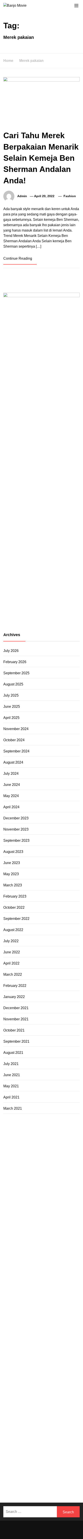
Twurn (57, 1167)
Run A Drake (45, 1317)
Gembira (57, 1456)
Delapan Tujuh (64, 1124)
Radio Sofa (56, 1354)
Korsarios (54, 1285)
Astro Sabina (21, 1167)
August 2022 (13, 930)
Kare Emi (62, 1258)
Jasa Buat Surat (30, 1210)
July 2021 (11, 1064)
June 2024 (11, 785)
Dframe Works (34, 1151)
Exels (68, 1236)
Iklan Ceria (60, 1172)
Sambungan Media (18, 1467)
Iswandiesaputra (16, 1360)
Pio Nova (40, 1269)
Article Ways (22, 1279)
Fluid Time (11, 1269)
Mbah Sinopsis (53, 1188)
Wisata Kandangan (30, 1376)
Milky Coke (45, 1301)
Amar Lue (46, 1258)
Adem (55, 1435)
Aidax (27, 1204)
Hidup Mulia (51, 1231)
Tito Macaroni (62, 1333)
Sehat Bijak (46, 1408)
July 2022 (11, 941)
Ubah (21, 1445)
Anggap (20, 1440)
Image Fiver (12, 1129)
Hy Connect (42, 1204)
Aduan (33, 1435)
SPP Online (41, 1242)
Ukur (43, 1445)
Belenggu (22, 1429)
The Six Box (22, 1295)
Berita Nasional (26, 1387)
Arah (57, 1419)
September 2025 (16, 673)
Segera (9, 1462)
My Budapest (24, 1317)
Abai (50, 1413)
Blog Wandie (56, 1376)
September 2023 (16, 840)
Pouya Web (27, 1263)
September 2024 (16, 751)
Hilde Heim (55, 1151)
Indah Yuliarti (13, 1408)
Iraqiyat (26, 1269)
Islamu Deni (49, 1178)
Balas (18, 1424)
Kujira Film (29, 1258)
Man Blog (60, 1349)
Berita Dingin (13, 1472)
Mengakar (68, 1435)
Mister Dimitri (56, 1226)
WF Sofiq (38, 1226)
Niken (73, 1349)
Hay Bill (56, 1322)
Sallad (25, 1226)
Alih (66, 1413)
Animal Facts (28, 1306)
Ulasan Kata (57, 1445)
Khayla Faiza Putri (44, 1360)
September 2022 (16, 919)
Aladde (73, 1194)
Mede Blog (45, 1263)
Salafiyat (44, 1172)
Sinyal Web (48, 1387)
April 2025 (11, 718)
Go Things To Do (38, 1333)
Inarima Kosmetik (28, 1290)
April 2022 (11, 963)
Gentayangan (14, 1451)
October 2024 (14, 740)
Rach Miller (40, 1236)
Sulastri (42, 1215)
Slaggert (10, 1199)
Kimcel (28, 1129)
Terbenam (62, 1424)
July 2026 (11, 651)
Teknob (46, 1344)
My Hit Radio (27, 1199)
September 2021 (16, 1041)
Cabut (70, 1429)
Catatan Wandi (62, 1365)
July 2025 (11, 695)
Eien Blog (11, 1226)
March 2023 (12, 885)
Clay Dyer (27, 1322)
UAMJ (44, 1306)
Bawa (48, 1424)
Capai (63, 1440)
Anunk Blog (24, 1124)
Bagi (65, 1419)
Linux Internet (58, 1328)
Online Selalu (44, 1397)
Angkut (37, 1419)
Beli (40, 1424)
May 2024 (11, 796)
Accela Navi (12, 1151)
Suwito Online (14, 1354)
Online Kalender (64, 1279)
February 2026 (14, 662)
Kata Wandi (41, 1365)
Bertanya (63, 1408)
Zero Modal (47, 1145)
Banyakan (60, 1451)
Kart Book (11, 1242)
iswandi (72, 1354)
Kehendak (35, 1462)
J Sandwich (38, 1328)
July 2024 (11, 773)
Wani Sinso (59, 1194)
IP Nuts (9, 1301)
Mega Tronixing (15, 1253)
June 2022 (11, 952)
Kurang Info (49, 1381)
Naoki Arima (18, 1328)
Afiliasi (8, 1413)
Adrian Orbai (13, 1247)
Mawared (39, 1285)
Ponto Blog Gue (59, 1274)
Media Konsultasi (60, 1478)
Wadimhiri (11, 1156)
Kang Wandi (13, 1370)
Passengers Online (50, 1156)
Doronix (62, 1129)
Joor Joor (38, 1274)
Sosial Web (33, 1392)
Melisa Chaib (49, 1183)
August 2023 (13, 852)
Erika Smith (33, 1247)
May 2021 (11, 1086)
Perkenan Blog (36, 1472)
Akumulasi (11, 1419)
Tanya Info (11, 1483)
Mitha (36, 1188)
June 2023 (11, 863)
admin (22, 196)
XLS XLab (58, 1306)
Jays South (12, 1194)
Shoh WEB (57, 1215)
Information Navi (16, 1338)
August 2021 (13, 1053)
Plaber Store (27, 1145)
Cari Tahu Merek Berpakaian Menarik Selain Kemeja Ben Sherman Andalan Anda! (41, 158)
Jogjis (70, 1188)
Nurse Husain (24, 1215)
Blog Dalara (42, 1167)
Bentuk (46, 1429)
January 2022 (14, 997)
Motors (8, 1124)
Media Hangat (31, 1483)
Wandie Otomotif (36, 1370)
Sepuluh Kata (67, 1467)
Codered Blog (66, 1263)
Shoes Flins (58, 1269)
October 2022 (14, 907)
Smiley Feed (61, 1242)
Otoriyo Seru (25, 1301)
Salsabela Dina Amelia (21, 1381)
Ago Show (33, 1231)
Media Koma (68, 1387)
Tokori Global (43, 1311)
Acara (19, 1413)
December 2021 (16, 1008)
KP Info (17, 1204)
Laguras (56, 1236)
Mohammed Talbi (16, 1274)
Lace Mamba (25, 1135)
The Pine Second (57, 1247)
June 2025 (11, 706)
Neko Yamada (54, 1140)
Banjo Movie (66, 1317)
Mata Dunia (30, 1344)
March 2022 (12, 974)
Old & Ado (63, 1301)
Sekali (21, 1462)
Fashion (70, 196)
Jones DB (37, 1338)
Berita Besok (13, 1392)
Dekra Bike (41, 1279)
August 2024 (13, 762)
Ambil (74, 1413)
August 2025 (13, 684)
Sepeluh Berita (34, 1478)
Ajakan (44, 1435)
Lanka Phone (45, 1129)
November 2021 (16, 1019)
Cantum (9, 1435)
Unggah (9, 1445)
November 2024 (16, 729)
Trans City (60, 1344)
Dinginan (44, 1451)
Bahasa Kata (53, 1483)
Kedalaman (26, 1456)
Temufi (15, 1258)
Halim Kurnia (49, 1403)
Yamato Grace (27, 1178)
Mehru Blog (68, 1178)
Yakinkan (72, 1456)
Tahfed (31, 1349)
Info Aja (31, 1408)
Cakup (22, 1435)
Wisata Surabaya (59, 1338)
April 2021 (11, 1097)
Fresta (27, 1194)
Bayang (30, 1424)
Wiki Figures (32, 1140)
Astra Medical (43, 1295)
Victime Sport (65, 1295)
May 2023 (11, 874)
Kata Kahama (26, 1172)
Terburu (58, 1429)
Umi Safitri (68, 1403)
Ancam (26, 1419)
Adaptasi (32, 1413)
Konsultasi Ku (45, 1467)
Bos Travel (11, 1344)
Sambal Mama (50, 1199)
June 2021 (11, 1075)
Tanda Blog (12, 1478)
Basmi (8, 1424)
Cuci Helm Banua (17, 1365)
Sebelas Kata (22, 1397)
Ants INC (27, 1156)
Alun (58, 1413)
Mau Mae (17, 1349)
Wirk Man (44, 1349)
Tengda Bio (58, 1253)
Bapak (30, 1451)
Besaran (10, 1456)
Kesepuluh (52, 1462)
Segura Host (38, 1253)
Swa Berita (12, 1183)
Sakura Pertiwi (26, 1403)
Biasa (35, 1429)
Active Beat (24, 1311)
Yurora (66, 1183)
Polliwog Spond (49, 1135)
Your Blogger (53, 1392)
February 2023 (14, 896)
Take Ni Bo (65, 1145)
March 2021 (12, 1108)
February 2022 (14, 986)
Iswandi (66, 1360)
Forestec (42, 1322)
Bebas (8, 1429)
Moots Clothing (56, 1210)
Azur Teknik (43, 1124)
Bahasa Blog (59, 1472)
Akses (8, 1440)
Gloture (25, 1242)
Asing (48, 1419)
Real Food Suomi (17, 1285)
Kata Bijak (23, 1188)
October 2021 (14, 1030)
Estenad (59, 1204)
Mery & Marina (64, 1220)
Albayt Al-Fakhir (32, 1161)
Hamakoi (10, 1210)
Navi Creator (36, 1354)
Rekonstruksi (13, 1231)
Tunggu (32, 1445)
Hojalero (45, 1220)
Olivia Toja (29, 1183)
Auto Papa (54, 1161)
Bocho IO (10, 1322)
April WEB (40, 1194)
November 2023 (16, 829)
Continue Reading (18, 258)
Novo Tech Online (24, 1220)
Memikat (43, 1456)
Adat (42, 1413)
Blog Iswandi (60, 1370)
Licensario (51, 1290)
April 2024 (11, 807)
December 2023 (16, 818)
